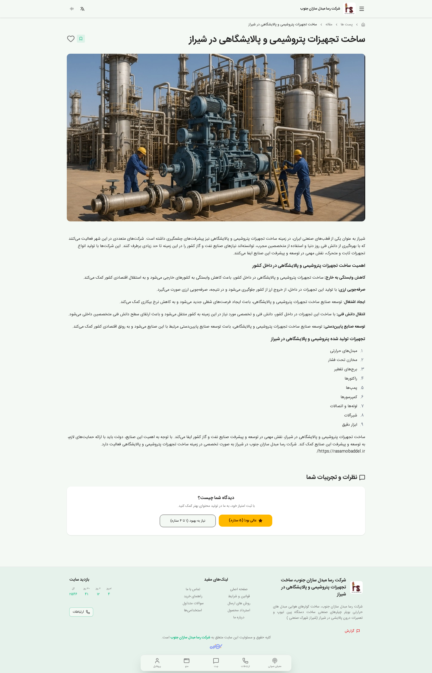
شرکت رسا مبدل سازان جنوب (190, 638)
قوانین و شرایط (239, 596)
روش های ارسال (239, 603)
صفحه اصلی (239, 589)
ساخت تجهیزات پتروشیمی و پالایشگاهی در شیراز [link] (282, 24)
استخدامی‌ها (193, 610)
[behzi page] (216, 646)
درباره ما (238, 617)
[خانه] (363, 25)
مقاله (329, 24)
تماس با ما (193, 589)
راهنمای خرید (193, 596)
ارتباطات (78, 612)
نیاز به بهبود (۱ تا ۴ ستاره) (187, 521)
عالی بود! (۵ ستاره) (242, 521)
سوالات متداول (193, 603)
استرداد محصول (239, 610)
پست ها (347, 24)
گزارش (349, 631)
